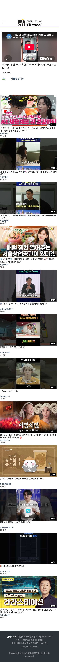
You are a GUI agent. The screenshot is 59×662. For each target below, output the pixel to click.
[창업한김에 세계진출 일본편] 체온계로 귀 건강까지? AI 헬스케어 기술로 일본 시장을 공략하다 (27, 129)
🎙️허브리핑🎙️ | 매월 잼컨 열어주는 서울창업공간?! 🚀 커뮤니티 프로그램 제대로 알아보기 (27, 260)
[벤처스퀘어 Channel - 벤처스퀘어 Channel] (29, 23)
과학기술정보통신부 (6, 309)
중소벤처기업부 (5, 353)
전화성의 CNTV (5, 615)
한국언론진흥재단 (5, 484)
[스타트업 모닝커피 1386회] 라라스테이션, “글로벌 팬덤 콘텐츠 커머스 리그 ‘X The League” (28, 610)
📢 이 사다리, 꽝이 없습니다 (12, 566)
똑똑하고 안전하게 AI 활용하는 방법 (15, 522)
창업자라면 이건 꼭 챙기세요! (12, 347)
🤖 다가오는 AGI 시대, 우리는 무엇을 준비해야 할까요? (23, 303)
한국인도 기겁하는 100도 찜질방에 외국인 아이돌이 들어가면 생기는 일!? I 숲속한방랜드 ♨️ (28, 436)
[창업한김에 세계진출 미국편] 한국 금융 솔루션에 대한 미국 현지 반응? (28, 172)
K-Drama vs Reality (9, 391)
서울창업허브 (17, 78)
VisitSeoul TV (5, 396)
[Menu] (4, 22)
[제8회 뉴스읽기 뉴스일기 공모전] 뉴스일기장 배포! (21, 478)
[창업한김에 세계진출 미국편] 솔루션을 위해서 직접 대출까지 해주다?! (28, 216)
